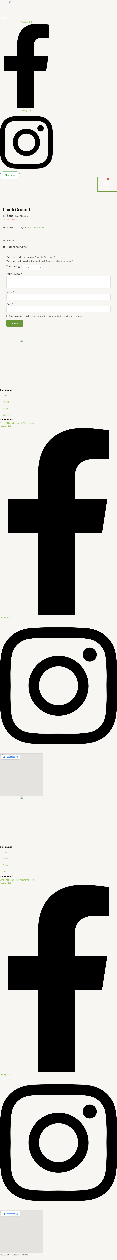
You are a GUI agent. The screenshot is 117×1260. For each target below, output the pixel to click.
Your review (14, 273)
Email (9, 304)
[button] (7, 17)
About (6, 401)
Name (10, 291)
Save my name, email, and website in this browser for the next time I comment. (46, 316)
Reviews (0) (8, 240)
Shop (5, 408)
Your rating (14, 266)
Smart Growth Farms (35, 227)
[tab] (8, 240)
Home (6, 395)
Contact (6, 414)
